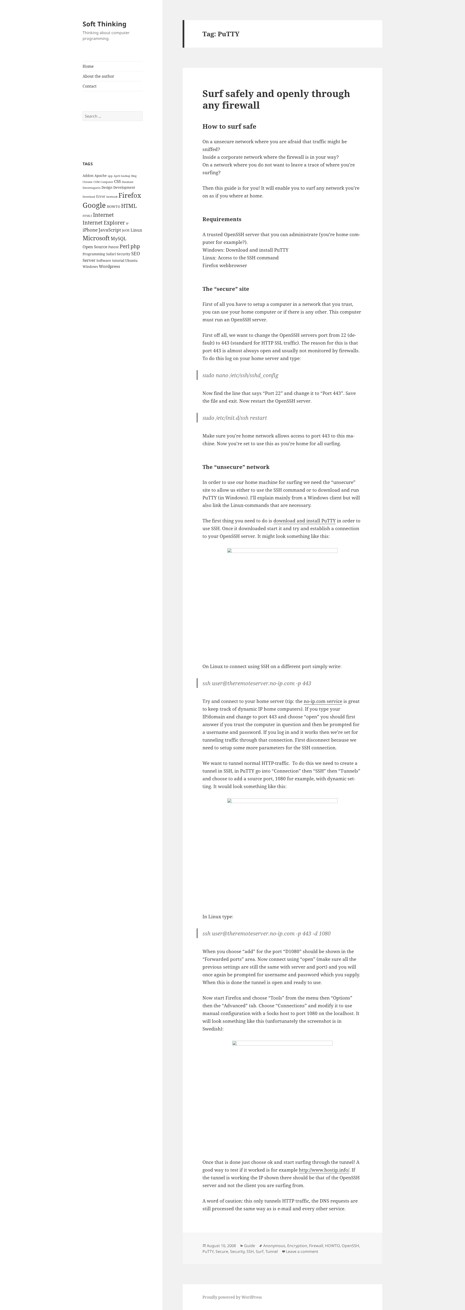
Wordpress (109, 266)
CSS (117, 181)
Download (89, 196)
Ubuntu (131, 260)
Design (106, 187)
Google (94, 205)
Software (103, 260)
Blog (134, 176)
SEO (135, 253)
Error (100, 196)
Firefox (129, 195)
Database (127, 182)
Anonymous (274, 1245)
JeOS (126, 230)
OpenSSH (350, 1245)
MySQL (118, 238)
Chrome (88, 182)
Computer (107, 182)
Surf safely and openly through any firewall (276, 99)
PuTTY (208, 1251)
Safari (111, 254)
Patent (113, 247)
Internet (103, 214)
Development (124, 187)
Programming (94, 254)
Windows (90, 266)
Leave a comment (302, 1251)
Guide (249, 1245)
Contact (90, 86)
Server (89, 260)
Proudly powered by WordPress (232, 1297)
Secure (222, 1251)
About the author (98, 76)
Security (123, 254)
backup (125, 176)
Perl (125, 246)
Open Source (95, 246)
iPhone (90, 230)
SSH (250, 1251)
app (110, 176)
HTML (129, 206)
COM (96, 182)
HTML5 (87, 216)
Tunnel (271, 1251)
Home (88, 66)
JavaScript (110, 230)
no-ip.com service (323, 701)
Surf (260, 1251)
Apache (100, 175)
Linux (136, 230)
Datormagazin (92, 187)
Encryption (297, 1245)
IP (127, 223)
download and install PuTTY (304, 521)
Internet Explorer (104, 222)
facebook (111, 196)
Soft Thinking (104, 23)
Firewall (316, 1245)
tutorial (118, 260)
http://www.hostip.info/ (324, 1170)
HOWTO (113, 206)
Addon (88, 175)
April (117, 176)
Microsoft (96, 238)
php (135, 246)
